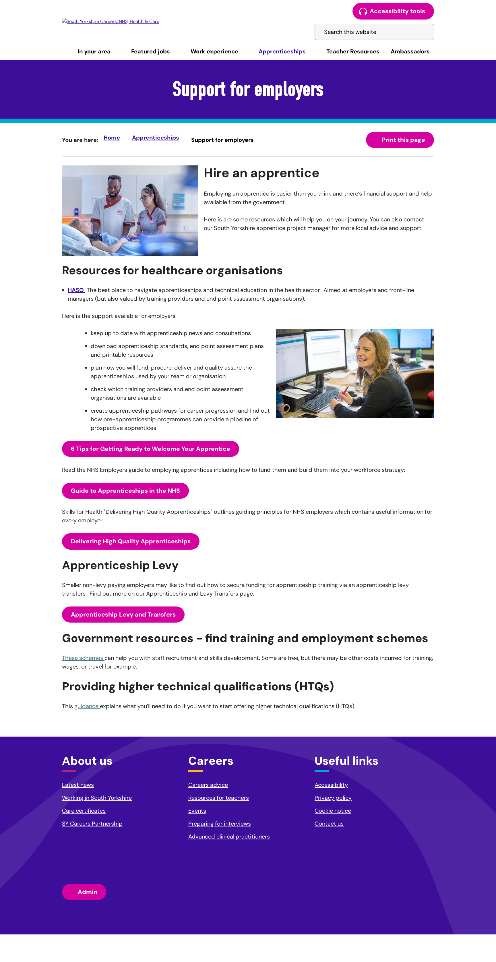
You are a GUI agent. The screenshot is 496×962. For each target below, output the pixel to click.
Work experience (214, 51)
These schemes (83, 658)
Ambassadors (410, 51)
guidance (87, 706)
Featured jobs (150, 51)
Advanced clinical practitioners (229, 836)
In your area (94, 51)
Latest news (78, 785)
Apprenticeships (282, 51)
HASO (76, 290)
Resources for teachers (218, 797)
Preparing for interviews (219, 823)
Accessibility (331, 785)
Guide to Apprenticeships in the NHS (125, 491)
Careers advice (208, 785)
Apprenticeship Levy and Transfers (123, 615)
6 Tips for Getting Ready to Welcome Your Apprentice (150, 449)
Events (197, 810)
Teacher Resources (352, 51)
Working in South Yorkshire (97, 797)
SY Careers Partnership (92, 823)
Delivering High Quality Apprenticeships (131, 541)
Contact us (329, 823)
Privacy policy (333, 797)
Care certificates (84, 810)
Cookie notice (333, 810)
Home (112, 137)
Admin (87, 892)
